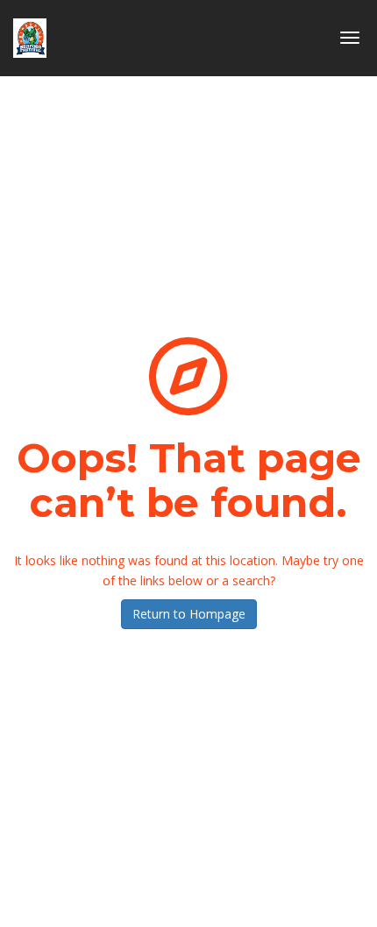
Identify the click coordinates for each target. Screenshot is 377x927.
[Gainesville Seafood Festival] (30, 31)
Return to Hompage (188, 613)
